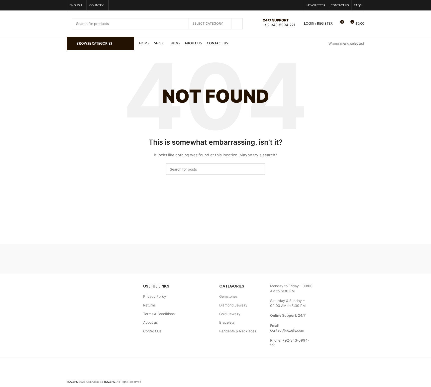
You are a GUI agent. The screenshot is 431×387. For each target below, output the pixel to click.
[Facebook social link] (285, 5)
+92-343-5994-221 (279, 25)
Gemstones (228, 296)
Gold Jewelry (229, 314)
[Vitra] (88, 258)
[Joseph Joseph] (258, 258)
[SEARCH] (237, 23)
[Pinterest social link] (298, 5)
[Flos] (343, 258)
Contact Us (152, 331)
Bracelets (226, 322)
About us (150, 322)
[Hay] (300, 258)
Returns (149, 305)
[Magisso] (130, 258)
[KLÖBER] (215, 258)
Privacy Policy (154, 296)
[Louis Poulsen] (173, 258)
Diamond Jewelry (233, 305)
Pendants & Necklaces (237, 331)
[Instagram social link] (291, 5)
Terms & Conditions (159, 314)
